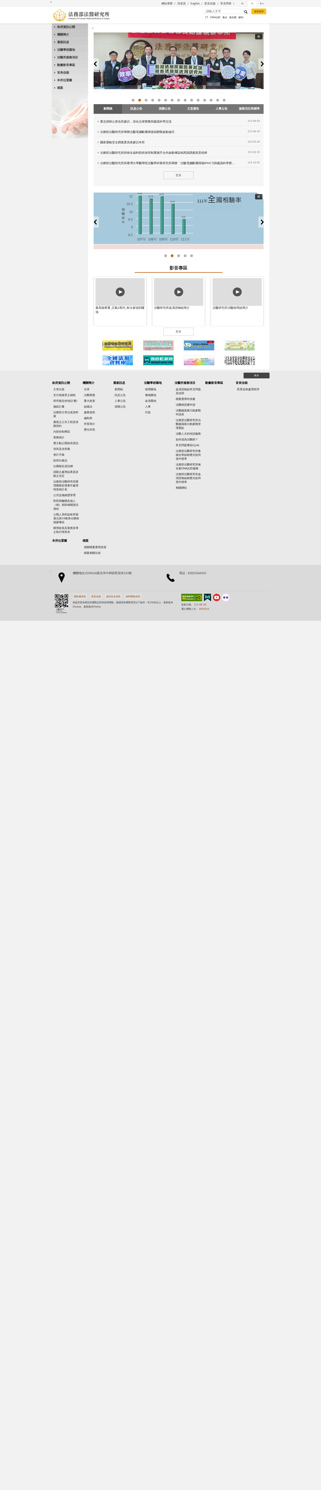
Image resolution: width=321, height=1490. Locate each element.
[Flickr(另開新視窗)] (225, 598)
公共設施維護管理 (64, 495)
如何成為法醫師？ (187, 439)
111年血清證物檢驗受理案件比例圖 (191, 255)
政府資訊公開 (66, 26)
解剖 (241, 17)
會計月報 (58, 454)
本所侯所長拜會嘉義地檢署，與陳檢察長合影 (198, 100)
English (195, 3)
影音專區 (178, 268)
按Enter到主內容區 (13, 2)
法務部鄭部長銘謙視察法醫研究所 (133, 100)
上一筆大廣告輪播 (95, 63)
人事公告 (120, 401)
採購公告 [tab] (165, 108)
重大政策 (89, 401)
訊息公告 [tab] (136, 108)
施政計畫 (58, 406)
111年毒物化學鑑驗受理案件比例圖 (185, 255)
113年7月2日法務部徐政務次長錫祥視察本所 (211, 100)
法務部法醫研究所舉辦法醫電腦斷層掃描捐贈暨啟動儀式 (137, 132)
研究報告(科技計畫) (65, 401)
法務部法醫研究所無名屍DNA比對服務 (188, 466)
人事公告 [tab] (222, 108)
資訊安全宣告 (113, 596)
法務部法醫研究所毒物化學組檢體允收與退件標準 (188, 455)
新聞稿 (119, 389)
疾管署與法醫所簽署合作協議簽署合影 (159, 100)
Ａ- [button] (243, 3)
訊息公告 (120, 395)
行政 (148, 412)
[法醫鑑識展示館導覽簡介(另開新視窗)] (117, 345)
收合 (256, 375)
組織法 (88, 406)
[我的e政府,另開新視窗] (207, 598)
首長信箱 (63, 72)
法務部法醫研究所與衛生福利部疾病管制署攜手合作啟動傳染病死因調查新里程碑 (153, 152)
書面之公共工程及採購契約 (65, 424)
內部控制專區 (61, 431)
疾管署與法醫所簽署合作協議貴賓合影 (152, 100)
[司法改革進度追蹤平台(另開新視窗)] (239, 360)
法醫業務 (89, 395)
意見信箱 (209, 3)
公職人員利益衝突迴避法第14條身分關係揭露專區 (66, 518)
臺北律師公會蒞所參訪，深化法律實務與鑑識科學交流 (135, 121)
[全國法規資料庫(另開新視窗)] (117, 360)
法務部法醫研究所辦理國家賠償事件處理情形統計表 (65, 485)
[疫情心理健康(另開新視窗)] (199, 345)
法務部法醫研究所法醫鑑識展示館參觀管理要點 (188, 424)
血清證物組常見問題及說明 (188, 391)
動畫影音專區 (66, 64)
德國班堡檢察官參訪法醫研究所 (139, 100)
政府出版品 (60, 460)
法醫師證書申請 (185, 404)
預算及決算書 (61, 449)
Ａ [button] (252, 3)
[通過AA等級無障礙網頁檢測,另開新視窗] (191, 598)
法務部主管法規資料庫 (65, 414)
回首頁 (181, 3)
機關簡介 (63, 34)
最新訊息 (63, 42)
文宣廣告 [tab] (193, 108)
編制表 (88, 418)
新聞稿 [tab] (107, 108)
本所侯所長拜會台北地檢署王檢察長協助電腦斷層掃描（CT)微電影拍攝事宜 (204, 100)
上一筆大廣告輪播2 (95, 222)
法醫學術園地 (66, 49)
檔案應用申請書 (185, 399)
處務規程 (89, 412)
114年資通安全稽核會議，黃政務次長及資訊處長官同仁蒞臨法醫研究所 (178, 100)
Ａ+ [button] (261, 3)
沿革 (87, 389)
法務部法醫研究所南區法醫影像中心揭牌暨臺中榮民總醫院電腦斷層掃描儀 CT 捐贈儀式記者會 (224, 100)
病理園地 (150, 389)
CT (206, 17)
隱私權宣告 (80, 596)
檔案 (60, 87)
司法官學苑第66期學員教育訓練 (146, 100)
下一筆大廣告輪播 (262, 63)
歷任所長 (89, 429)
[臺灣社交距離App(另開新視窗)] (158, 345)
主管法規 (58, 389)
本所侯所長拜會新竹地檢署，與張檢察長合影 (191, 100)
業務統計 (58, 437)
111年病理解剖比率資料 (178, 255)
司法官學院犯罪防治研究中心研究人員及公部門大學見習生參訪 (165, 100)
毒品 (224, 17)
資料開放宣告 (133, 596)
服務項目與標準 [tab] (249, 108)
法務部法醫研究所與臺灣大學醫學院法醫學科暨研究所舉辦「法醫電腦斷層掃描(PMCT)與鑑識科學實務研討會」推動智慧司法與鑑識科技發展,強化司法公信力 (167, 163)
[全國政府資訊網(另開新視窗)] (158, 360)
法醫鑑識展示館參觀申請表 (188, 412)
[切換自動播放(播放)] (258, 36)
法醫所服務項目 (67, 57)
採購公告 (120, 406)
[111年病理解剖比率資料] (179, 221)
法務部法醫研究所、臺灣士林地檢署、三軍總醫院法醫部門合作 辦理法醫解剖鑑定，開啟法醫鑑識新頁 (217, 100)
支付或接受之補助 (64, 395)
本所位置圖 (64, 80)
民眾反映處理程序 (248, 389)
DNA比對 (215, 17)
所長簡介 (89, 424)
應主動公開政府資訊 (65, 443)
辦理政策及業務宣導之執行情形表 (65, 530)
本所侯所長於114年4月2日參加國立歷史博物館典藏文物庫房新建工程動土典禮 (185, 100)
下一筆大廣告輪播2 (262, 222)
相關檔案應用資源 (95, 547)
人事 (148, 406)
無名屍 (232, 17)
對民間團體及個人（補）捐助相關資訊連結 (65, 505)
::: (51, 2)
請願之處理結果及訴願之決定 (65, 474)
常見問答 (225, 3)
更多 (178, 175)
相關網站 (181, 487)
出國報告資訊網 (63, 466)
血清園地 (150, 401)
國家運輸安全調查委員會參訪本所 (122, 142)
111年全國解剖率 (172, 255)
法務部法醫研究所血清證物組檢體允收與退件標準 (188, 478)
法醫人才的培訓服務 (188, 433)
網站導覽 (167, 3)
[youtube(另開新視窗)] (216, 598)
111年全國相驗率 (165, 255)
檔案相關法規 (92, 553)
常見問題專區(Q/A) (187, 445)
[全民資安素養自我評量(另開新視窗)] (239, 345)
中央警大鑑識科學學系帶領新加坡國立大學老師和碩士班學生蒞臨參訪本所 (172, 100)
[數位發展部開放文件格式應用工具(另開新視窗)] (199, 360)
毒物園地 (150, 395)
